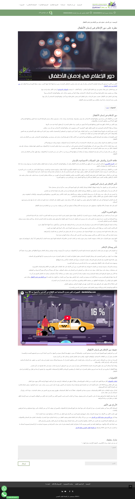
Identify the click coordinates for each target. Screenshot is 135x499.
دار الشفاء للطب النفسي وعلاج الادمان (86, 427)
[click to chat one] (4, 488)
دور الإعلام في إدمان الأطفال (38, 277)
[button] (130, 487)
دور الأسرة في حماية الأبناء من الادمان (101, 417)
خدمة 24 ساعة (13, 497)
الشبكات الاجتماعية (63, 89)
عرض (107, 107)
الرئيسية (115, 22)
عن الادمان (108, 22)
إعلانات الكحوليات (112, 381)
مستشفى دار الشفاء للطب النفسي (65, 496)
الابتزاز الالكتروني (109, 164)
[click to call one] (4, 494)
